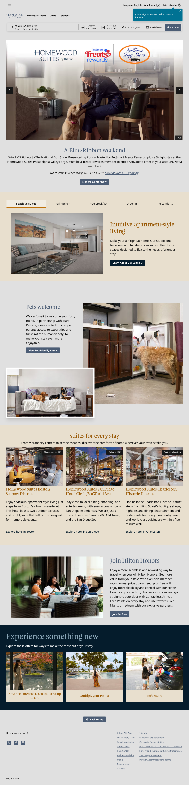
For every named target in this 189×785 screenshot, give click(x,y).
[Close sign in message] (180, 11)
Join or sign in (142, 14)
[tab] (26, 204)
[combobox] (42, 27)
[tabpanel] (94, 241)
